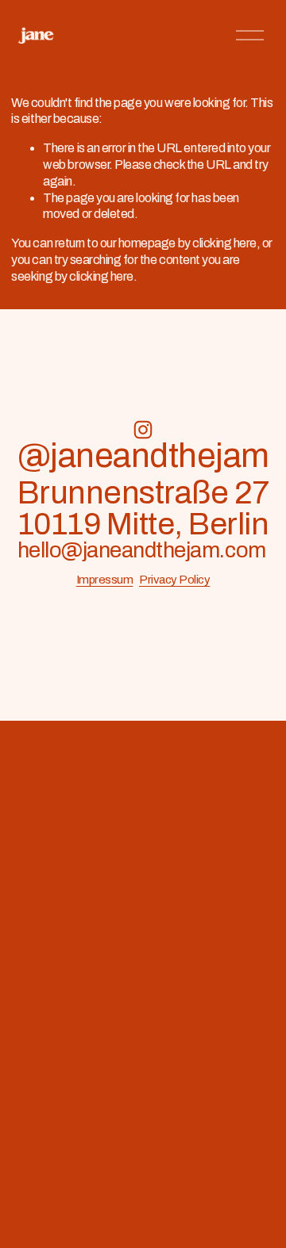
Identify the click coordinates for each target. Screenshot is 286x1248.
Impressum (104, 579)
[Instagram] (143, 429)
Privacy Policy (174, 579)
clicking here (224, 243)
